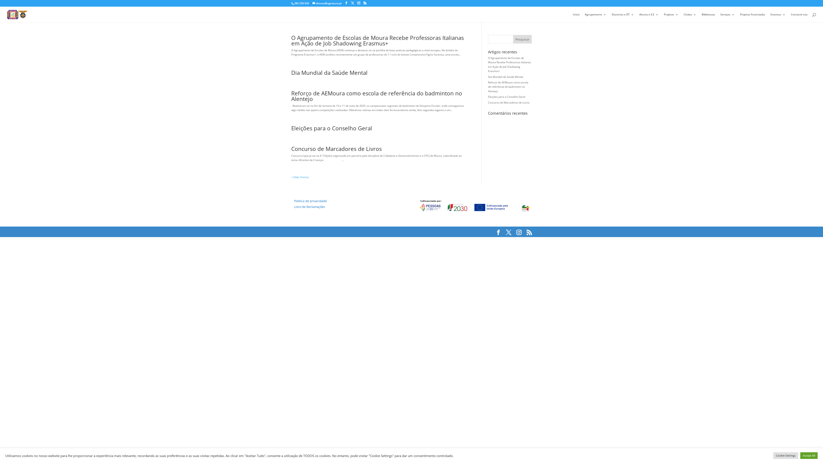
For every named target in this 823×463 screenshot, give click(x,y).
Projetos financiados (752, 14)
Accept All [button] (809, 455)
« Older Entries (300, 177)
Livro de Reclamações (309, 207)
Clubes (688, 14)
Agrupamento (593, 14)
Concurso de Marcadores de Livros (336, 149)
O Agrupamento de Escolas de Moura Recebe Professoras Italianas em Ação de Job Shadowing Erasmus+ (377, 40)
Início (576, 14)
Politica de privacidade (310, 201)
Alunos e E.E (646, 14)
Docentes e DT (621, 14)
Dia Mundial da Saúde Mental (329, 73)
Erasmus (775, 14)
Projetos (669, 14)
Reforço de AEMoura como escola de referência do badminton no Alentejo (376, 96)
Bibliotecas (708, 14)
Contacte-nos (799, 14)
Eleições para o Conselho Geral (331, 128)
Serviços (725, 14)
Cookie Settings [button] (786, 455)
